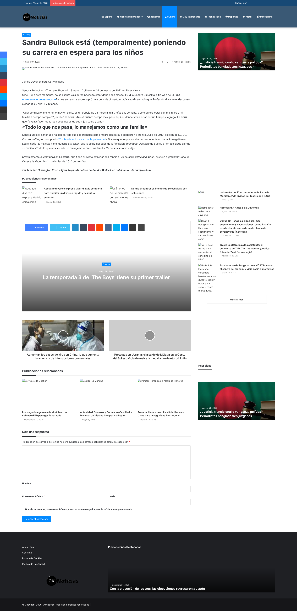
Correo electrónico (33, 496)
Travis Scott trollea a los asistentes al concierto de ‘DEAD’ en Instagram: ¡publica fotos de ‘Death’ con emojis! (245, 248)
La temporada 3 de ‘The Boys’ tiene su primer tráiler (106, 277)
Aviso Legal (28, 547)
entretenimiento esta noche (39, 99)
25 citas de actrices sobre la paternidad (82, 139)
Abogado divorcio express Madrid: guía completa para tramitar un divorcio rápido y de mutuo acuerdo (73, 193)
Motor (248, 16)
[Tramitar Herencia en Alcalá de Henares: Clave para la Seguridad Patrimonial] (164, 394)
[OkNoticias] (35, 16)
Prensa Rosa (214, 16)
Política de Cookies (32, 558)
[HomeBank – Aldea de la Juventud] (207, 211)
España (108, 16)
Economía (154, 16)
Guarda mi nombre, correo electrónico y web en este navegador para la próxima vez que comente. (79, 509)
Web (112, 496)
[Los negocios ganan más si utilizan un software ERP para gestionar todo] (48, 394)
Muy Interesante (191, 16)
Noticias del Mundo (130, 16)
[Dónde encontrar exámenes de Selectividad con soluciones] (119, 195)
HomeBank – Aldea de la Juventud (239, 207)
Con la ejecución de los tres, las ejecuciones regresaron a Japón (157, 588)
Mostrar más (236, 299)
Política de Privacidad (33, 564)
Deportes (233, 16)
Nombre (27, 483)
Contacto (27, 552)
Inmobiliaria (266, 16)
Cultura (171, 16)
